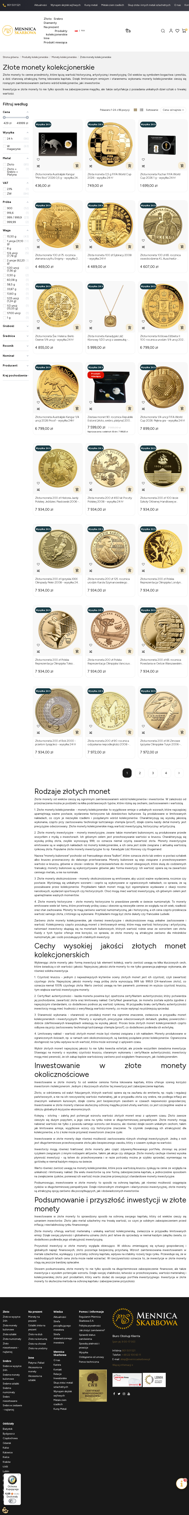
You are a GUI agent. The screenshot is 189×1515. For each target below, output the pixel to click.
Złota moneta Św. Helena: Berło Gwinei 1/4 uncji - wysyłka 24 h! (54, 337)
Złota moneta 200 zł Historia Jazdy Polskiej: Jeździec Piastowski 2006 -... (57, 499)
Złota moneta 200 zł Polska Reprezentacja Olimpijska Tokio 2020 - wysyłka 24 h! (54, 661)
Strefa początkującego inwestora (62, 1325)
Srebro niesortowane (10, 1398)
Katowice (8, 1452)
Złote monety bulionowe (10, 1327)
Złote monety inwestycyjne (55, 832)
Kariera (57, 1364)
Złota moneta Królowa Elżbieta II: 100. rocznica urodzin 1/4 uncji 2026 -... (162, 337)
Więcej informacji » (122, 1365)
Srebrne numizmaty (9, 1390)
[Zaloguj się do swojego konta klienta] (171, 30)
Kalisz (6, 1447)
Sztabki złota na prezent (36, 1327)
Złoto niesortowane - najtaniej (11, 1347)
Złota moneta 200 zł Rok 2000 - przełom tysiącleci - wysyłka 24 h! (55, 742)
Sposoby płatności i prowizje (89, 1345)
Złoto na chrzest (37, 1343)
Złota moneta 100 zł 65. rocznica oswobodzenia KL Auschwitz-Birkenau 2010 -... (160, 256)
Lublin (6, 1471)
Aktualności (40, 5)
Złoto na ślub (35, 1334)
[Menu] (18, 1475)
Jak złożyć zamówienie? (92, 1330)
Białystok (7, 1428)
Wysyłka (83, 1352)
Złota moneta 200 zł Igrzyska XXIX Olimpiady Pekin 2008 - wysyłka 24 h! (56, 580)
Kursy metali (91, 5)
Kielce (6, 1457)
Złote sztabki (9, 1334)
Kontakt (58, 1369)
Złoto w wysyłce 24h (11, 1318)
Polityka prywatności (90, 1325)
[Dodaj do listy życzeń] (38, 159)
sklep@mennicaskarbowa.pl (135, 1359)
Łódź (5, 1466)
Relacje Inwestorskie (60, 1376)
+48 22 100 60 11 (131, 1354)
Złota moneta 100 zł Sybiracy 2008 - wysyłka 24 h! (109, 256)
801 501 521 (13, 5)
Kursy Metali (60, 1409)
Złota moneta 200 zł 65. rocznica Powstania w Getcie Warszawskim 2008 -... (161, 661)
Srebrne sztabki (11, 1383)
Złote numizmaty (12, 1339)
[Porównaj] (38, 166)
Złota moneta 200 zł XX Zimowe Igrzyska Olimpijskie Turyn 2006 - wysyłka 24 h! (160, 742)
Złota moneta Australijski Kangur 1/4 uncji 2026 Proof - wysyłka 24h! (57, 418)
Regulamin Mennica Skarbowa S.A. (90, 1318)
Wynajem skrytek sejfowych (66, 5)
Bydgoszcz (9, 1433)
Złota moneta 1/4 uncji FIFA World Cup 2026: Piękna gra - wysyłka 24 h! (162, 418)
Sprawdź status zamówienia (87, 1337)
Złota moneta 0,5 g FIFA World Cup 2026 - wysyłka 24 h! (109, 175)
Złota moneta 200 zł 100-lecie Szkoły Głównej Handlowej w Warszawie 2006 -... (159, 499)
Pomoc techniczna (89, 1361)
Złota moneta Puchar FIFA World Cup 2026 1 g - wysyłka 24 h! (160, 175)
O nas (177, 5)
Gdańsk (7, 1443)
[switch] (12, 1501)
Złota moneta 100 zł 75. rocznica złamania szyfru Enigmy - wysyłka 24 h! (57, 256)
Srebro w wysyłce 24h (12, 1368)
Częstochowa (10, 1438)
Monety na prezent (34, 1318)
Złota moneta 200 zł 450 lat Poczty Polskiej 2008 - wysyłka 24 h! (109, 499)
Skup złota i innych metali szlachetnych (149, 5)
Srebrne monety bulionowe (11, 1376)
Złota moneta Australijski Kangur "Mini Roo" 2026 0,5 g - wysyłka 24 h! (56, 175)
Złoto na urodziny (37, 1348)
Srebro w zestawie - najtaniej (12, 1407)
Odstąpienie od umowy (91, 1357)
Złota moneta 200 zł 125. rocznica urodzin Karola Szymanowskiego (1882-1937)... (108, 580)
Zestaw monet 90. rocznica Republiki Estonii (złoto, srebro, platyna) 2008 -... (110, 418)
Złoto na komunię (37, 1339)
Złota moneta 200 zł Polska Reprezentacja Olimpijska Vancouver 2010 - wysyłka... (109, 661)
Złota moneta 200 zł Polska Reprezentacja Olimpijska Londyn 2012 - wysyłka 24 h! (160, 580)
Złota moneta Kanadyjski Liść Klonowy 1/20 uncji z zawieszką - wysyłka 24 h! (107, 337)
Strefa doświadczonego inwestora (63, 1338)
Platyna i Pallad (36, 1362)
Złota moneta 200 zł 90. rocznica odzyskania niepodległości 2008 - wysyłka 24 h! (108, 742)
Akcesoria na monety (35, 1369)
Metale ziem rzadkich (113, 5)
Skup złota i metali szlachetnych (63, 1384)
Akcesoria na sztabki (35, 1378)
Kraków (7, 1462)
